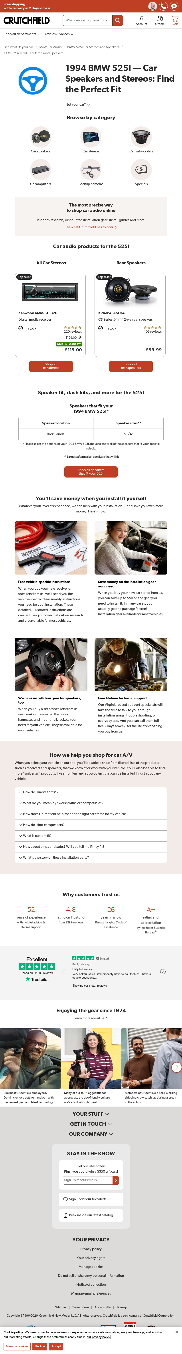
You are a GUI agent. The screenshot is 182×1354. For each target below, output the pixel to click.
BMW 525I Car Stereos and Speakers (93, 47)
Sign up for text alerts (88, 1199)
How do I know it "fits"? (40, 792)
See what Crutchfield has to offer (89, 227)
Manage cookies (91, 1267)
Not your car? (76, 105)
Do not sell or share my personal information (91, 1276)
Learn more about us (89, 1018)
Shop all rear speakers (131, 366)
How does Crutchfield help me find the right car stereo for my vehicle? (75, 814)
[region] (91, 1067)
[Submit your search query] (117, 20)
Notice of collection (91, 1285)
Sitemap (122, 1307)
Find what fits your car (18, 47)
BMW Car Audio (50, 47)
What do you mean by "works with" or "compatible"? (63, 803)
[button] (176, 1067)
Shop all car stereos (51, 366)
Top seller (24, 277)
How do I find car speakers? (44, 825)
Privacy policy (91, 1249)
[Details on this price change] (79, 337)
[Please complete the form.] (116, 1180)
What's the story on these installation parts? (56, 858)
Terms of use (80, 1307)
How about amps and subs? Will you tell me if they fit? (63, 847)
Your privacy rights (91, 1258)
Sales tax (60, 1307)
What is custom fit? (37, 836)
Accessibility (103, 1307)
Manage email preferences (91, 1293)
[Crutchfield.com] (27, 20)
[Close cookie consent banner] (176, 1332)
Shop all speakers (91, 472)
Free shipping (27, 6)
